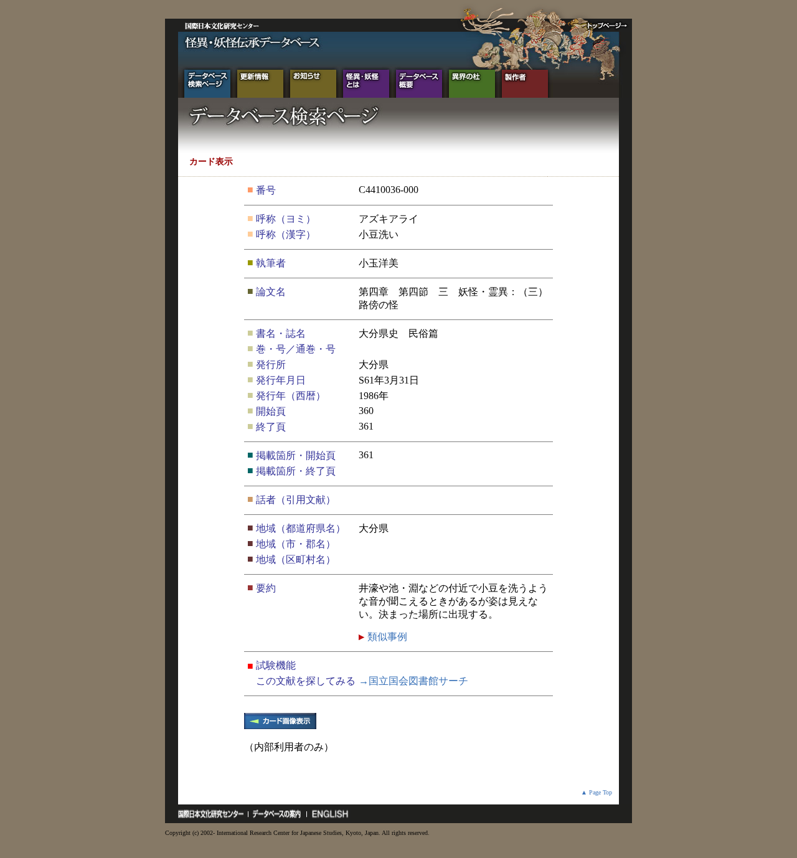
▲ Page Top (596, 792)
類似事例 (386, 636)
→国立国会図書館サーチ (413, 681)
